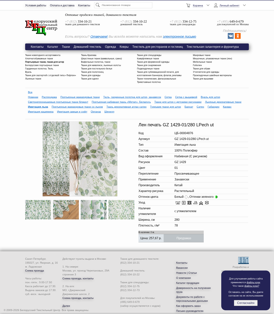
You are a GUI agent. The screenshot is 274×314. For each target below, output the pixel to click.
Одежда (110, 46)
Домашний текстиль (87, 46)
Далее (66, 305)
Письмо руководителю (190, 310)
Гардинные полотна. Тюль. (39, 68)
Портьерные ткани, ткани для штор (44, 62)
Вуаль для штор (210, 97)
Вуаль (28, 72)
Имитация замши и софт (72, 111)
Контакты (84, 5)
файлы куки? (251, 286)
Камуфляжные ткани (148, 58)
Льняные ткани (33, 78)
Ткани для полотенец (92, 72)
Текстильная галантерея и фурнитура (213, 46)
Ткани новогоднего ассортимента (42, 55)
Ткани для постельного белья (96, 68)
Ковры (124, 46)
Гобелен (197, 65)
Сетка (168, 97)
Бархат (189, 106)
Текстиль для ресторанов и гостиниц (157, 46)
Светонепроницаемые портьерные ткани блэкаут (58, 101)
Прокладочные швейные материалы (212, 75)
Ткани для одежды (90, 75)
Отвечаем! (99, 36)
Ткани (66, 46)
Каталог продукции (187, 282)
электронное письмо (179, 36)
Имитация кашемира (40, 111)
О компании (183, 277)
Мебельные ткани (202, 62)
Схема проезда (34, 270)
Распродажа (49, 97)
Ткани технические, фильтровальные (156, 78)
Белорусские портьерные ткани (42, 65)
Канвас (227, 106)
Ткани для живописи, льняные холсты (101, 65)
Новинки (33, 97)
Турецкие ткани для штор (165, 106)
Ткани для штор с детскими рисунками (177, 101)
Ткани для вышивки (203, 78)
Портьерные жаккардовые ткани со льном (77, 106)
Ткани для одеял (90, 78)
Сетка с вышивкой (186, 97)
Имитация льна (38, 106)
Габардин (213, 106)
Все (30, 92)
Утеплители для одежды (206, 72)
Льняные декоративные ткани (223, 101)
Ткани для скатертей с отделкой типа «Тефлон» (50, 75)
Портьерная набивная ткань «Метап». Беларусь (121, 101)
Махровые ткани (201, 55)
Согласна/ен (245, 302)
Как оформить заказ (188, 305)
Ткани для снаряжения (149, 65)
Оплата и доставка (62, 5)
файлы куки (253, 282)
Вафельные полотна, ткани (95, 62)
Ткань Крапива (88, 55)
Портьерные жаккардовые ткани (80, 97)
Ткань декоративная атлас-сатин (126, 106)
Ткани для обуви (201, 68)
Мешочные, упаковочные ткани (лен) (212, 58)
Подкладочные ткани (148, 68)
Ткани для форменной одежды (153, 62)
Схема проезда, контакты (78, 278)
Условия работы (35, 5)
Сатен (200, 106)
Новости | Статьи (186, 272)
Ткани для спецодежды (149, 55)
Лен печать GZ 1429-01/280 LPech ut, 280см (41, 28)
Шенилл (109, 111)
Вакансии (182, 267)
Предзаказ (184, 238)
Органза (96, 111)
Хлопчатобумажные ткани (39, 58)
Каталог (52, 46)
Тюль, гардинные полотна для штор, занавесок (132, 97)
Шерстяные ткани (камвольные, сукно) (101, 58)
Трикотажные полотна (149, 82)
